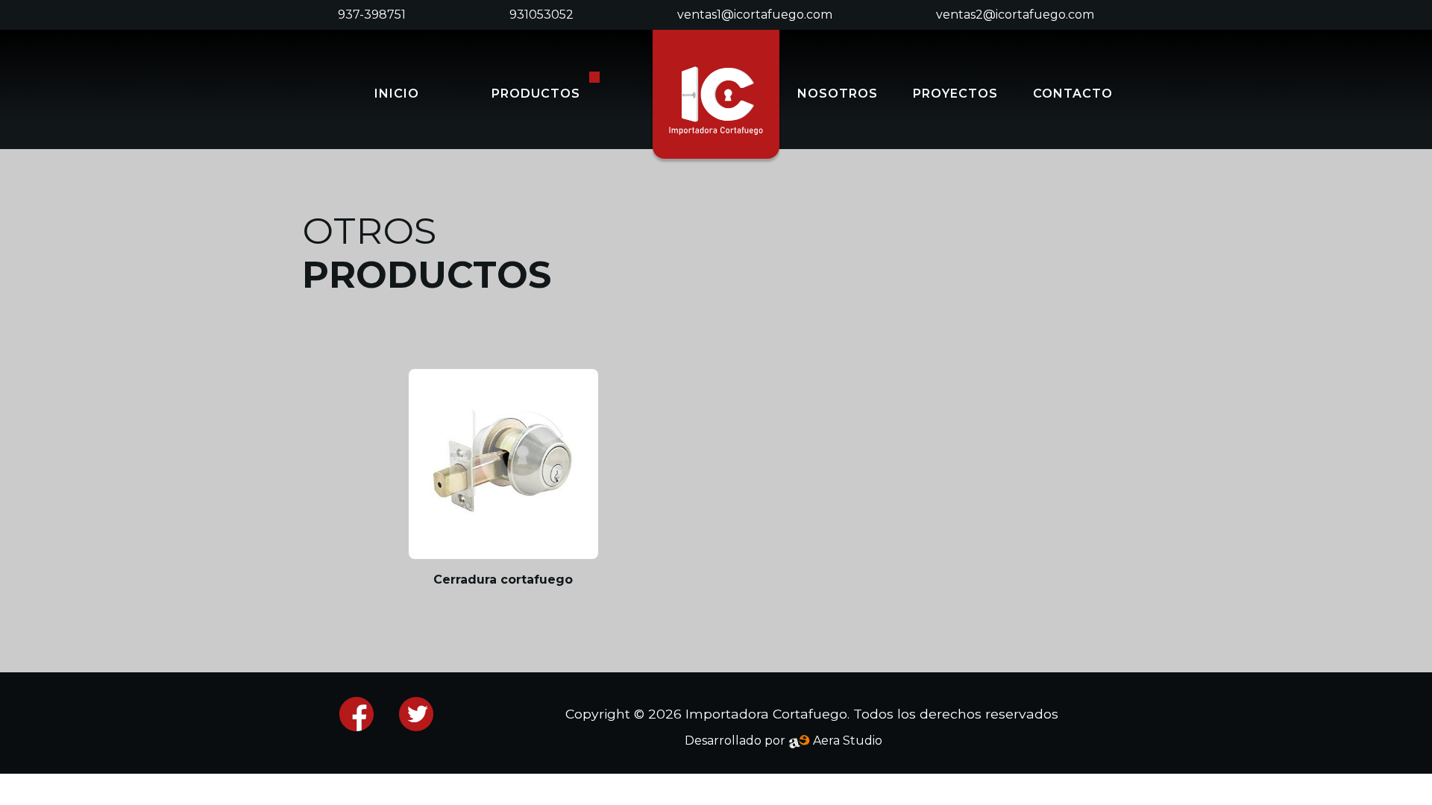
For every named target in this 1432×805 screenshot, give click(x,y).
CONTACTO (1073, 93)
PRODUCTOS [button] (536, 93)
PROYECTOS (955, 93)
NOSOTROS (837, 93)
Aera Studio (846, 740)
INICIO (396, 93)
